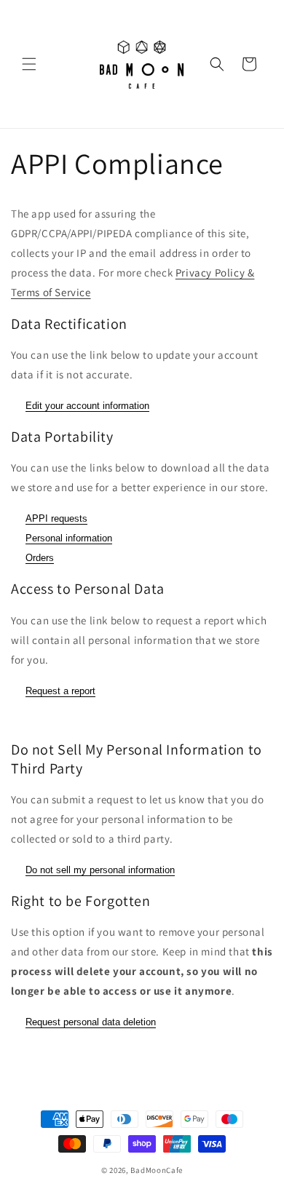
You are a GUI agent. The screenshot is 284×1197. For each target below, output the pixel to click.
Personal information (68, 538)
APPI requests (56, 518)
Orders (39, 557)
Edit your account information (87, 405)
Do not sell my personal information (100, 869)
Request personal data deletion (90, 1022)
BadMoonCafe (156, 1170)
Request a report (60, 690)
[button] (29, 64)
